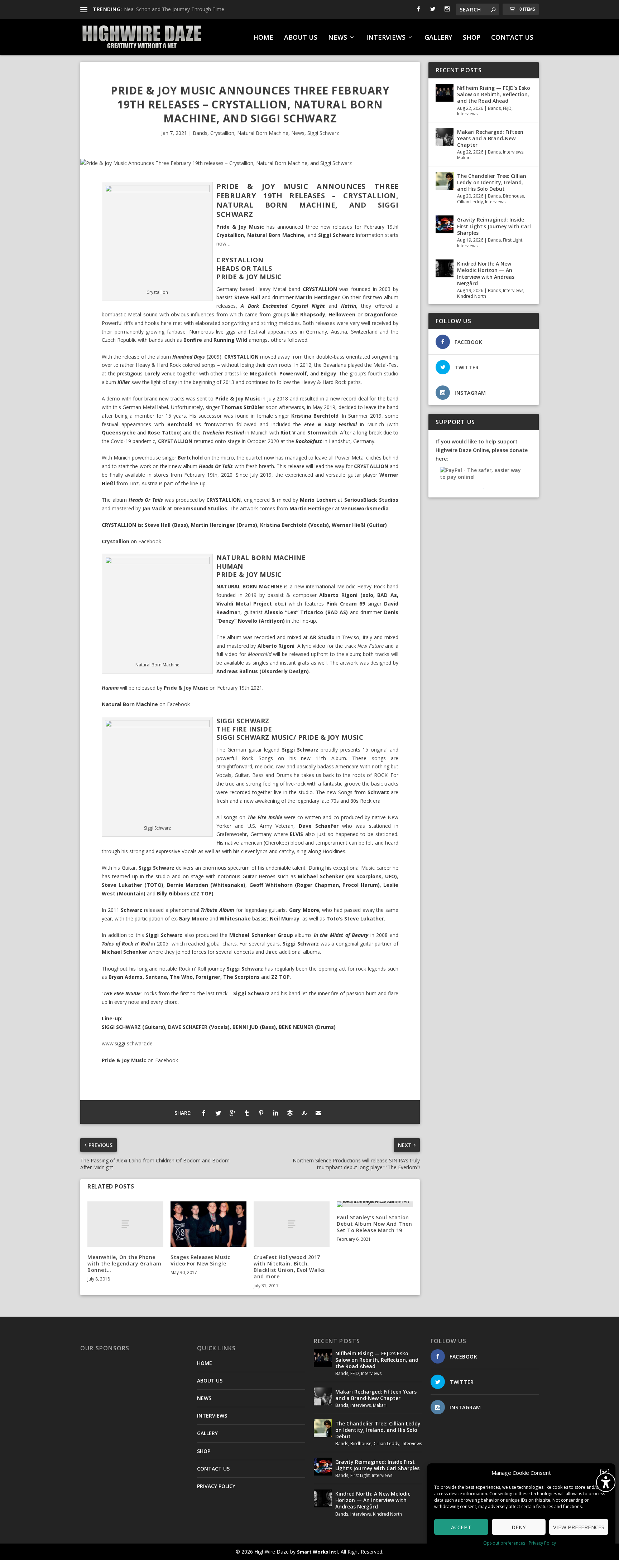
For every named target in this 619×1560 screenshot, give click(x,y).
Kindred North (471, 296)
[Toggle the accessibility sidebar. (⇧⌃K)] (605, 1482)
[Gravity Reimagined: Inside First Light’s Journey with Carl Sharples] (445, 224)
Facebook (149, 541)
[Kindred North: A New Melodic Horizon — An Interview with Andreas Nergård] (445, 268)
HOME (263, 38)
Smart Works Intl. (318, 1552)
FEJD (507, 108)
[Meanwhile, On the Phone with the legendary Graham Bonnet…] (125, 1224)
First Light (512, 240)
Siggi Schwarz (323, 133)
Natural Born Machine (262, 133)
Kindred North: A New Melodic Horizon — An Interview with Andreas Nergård (485, 273)
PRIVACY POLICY (216, 1486)
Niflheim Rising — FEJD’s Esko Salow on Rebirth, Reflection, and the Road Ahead (493, 94)
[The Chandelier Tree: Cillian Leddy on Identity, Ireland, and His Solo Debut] (445, 181)
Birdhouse (513, 196)
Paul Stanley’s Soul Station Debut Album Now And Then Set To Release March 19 (374, 1224)
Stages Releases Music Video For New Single (200, 1260)
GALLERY (438, 38)
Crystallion (222, 133)
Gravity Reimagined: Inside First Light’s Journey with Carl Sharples (494, 226)
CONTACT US (512, 38)
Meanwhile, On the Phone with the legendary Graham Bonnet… (124, 1263)
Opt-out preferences (504, 1543)
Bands (200, 133)
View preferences (578, 1527)
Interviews (467, 114)
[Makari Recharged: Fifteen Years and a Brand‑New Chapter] (445, 137)
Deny (519, 1527)
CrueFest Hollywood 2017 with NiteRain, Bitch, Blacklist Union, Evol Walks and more (289, 1267)
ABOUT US (300, 38)
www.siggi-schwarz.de (127, 1043)
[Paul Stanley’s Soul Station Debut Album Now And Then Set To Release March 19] (375, 1204)
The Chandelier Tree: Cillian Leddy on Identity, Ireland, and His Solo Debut (491, 182)
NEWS (337, 38)
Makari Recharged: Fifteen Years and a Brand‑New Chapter (490, 138)
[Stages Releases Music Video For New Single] (208, 1224)
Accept (461, 1527)
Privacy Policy (542, 1543)
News (297, 133)
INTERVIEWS (386, 38)
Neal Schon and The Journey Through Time (174, 9)
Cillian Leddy (470, 202)
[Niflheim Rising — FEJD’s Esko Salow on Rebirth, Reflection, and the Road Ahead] (445, 93)
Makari (464, 158)
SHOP (471, 38)
